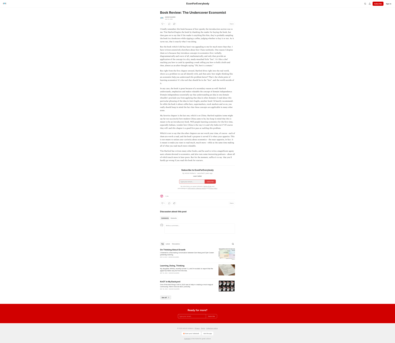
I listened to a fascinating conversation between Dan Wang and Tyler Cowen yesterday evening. (187, 254)
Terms (203, 328)
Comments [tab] (165, 218)
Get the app (207, 333)
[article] (197, 255)
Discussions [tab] (176, 244)
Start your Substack (192, 333)
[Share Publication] (370, 4)
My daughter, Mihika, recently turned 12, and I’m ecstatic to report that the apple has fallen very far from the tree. (186, 269)
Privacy (197, 328)
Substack (187, 339)
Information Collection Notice (197, 188)
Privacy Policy (213, 188)
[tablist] (169, 218)
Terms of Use (207, 186)
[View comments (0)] (169, 24)
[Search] (365, 4)
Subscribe (378, 4)
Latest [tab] (168, 244)
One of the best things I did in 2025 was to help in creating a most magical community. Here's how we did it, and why (186, 285)
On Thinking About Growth (172, 250)
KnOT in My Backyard (170, 281)
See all (164, 297)
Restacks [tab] (174, 218)
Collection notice (212, 328)
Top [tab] (162, 244)
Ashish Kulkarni (170, 17)
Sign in (388, 4)
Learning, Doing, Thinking (172, 266)
